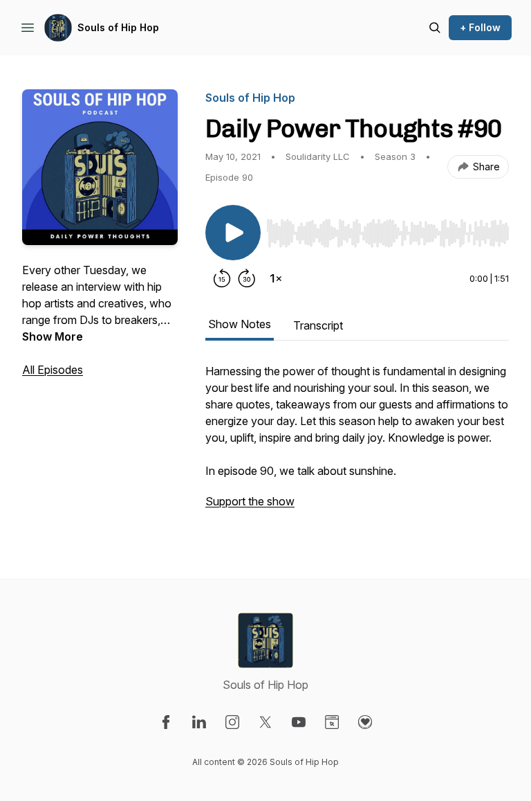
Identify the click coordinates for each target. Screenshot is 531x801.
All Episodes (52, 370)
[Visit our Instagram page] (232, 722)
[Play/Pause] (233, 232)
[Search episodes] (434, 27)
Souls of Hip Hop (118, 27)
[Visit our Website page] (332, 722)
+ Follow (480, 27)
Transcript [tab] (318, 325)
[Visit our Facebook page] (166, 722)
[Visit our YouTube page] (299, 722)
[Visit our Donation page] (365, 722)
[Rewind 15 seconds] (222, 278)
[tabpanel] (357, 443)
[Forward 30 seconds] (247, 278)
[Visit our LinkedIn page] (199, 722)
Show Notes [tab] (239, 324)
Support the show (250, 501)
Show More (52, 336)
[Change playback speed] (276, 278)
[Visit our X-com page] (265, 722)
